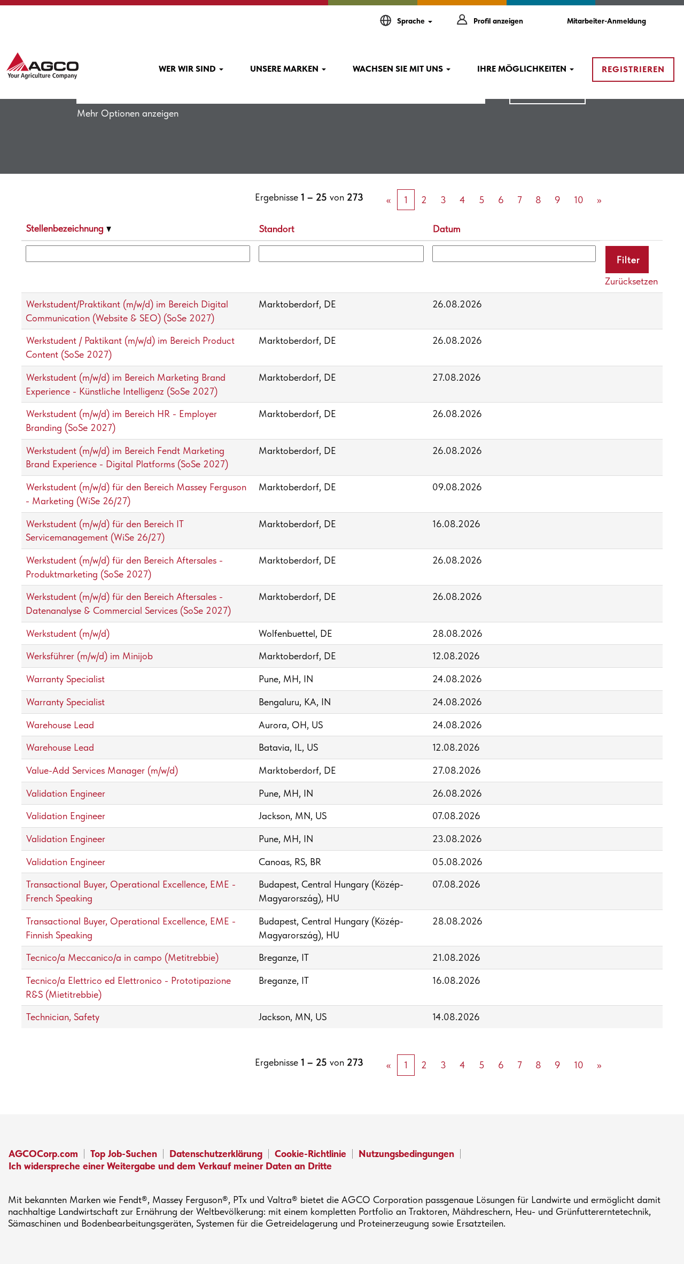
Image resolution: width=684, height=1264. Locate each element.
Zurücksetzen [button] (631, 281)
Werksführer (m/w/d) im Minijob (89, 655)
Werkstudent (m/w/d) (68, 633)
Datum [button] (447, 228)
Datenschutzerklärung (215, 1153)
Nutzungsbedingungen (406, 1153)
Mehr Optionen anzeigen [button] (127, 113)
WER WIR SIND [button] (188, 69)
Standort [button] (276, 228)
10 (579, 199)
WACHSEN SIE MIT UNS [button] (399, 69)
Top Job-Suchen (123, 1153)
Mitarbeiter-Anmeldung (606, 21)
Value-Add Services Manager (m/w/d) (102, 770)
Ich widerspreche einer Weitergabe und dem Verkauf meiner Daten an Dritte (170, 1165)
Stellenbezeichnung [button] (66, 228)
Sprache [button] (412, 21)
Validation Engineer (65, 793)
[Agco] (42, 66)
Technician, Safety (62, 1016)
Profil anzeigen (498, 21)
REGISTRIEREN (633, 69)
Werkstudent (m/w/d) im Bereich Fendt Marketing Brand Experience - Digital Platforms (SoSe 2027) (127, 457)
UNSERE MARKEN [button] (285, 69)
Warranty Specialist (65, 678)
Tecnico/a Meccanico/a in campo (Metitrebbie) (122, 957)
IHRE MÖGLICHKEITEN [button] (523, 69)
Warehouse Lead (60, 724)
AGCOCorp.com (43, 1153)
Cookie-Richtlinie (310, 1153)
